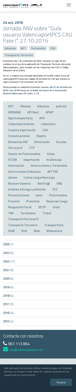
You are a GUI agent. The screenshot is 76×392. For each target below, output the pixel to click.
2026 (8, 244)
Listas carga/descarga (39, 177)
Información (16, 165)
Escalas (61, 142)
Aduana (25, 106)
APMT (50, 112)
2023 (8, 253)
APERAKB (14, 112)
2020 (8, 278)
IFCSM (12, 159)
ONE (59, 183)
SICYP (42, 207)
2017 (8, 304)
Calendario (48, 124)
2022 (9, 261)
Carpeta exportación (22, 130)
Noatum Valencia (19, 183)
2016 (8, 312)
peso (39, 195)
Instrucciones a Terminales (49, 165)
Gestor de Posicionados (24, 154)
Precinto (14, 201)
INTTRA (52, 171)
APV (42, 118)
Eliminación (41, 142)
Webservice (54, 231)
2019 (8, 287)
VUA (24, 231)
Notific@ (43, 183)
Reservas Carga (56, 201)
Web (37, 231)
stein (56, 207)
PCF (55, 189)
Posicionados (58, 195)
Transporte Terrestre (19, 55)
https (51, 154)
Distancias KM (18, 142)
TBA (11, 213)
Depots (41, 136)
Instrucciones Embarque (24, 171)
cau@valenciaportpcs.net (26, 349)
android (61, 106)
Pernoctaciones (18, 195)
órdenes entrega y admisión (27, 189)
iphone (12, 177)
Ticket (46, 213)
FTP (32, 147)
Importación (32, 159)
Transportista (53, 225)
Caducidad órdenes (21, 124)
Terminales (38, 48)
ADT (23, 48)
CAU (52, 48)
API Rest (33, 112)
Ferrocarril (15, 147)
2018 (8, 295)
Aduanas (10, 48)
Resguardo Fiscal (19, 207)
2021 (8, 270)
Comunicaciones (19, 136)
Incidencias (54, 159)
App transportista (20, 118)
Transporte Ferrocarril (23, 219)
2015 (8, 321)
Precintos (33, 201)
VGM (11, 231)
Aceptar (61, 382)
